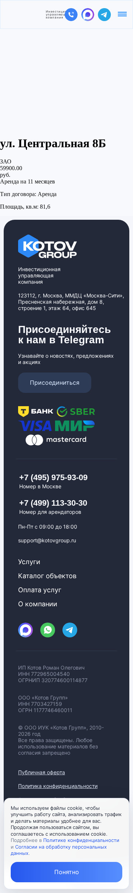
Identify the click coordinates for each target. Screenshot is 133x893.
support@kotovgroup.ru (47, 540)
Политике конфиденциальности (81, 840)
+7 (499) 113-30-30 (53, 503)
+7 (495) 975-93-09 (53, 477)
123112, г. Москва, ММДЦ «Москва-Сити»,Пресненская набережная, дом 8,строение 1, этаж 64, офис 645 (71, 301)
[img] (71, 14)
